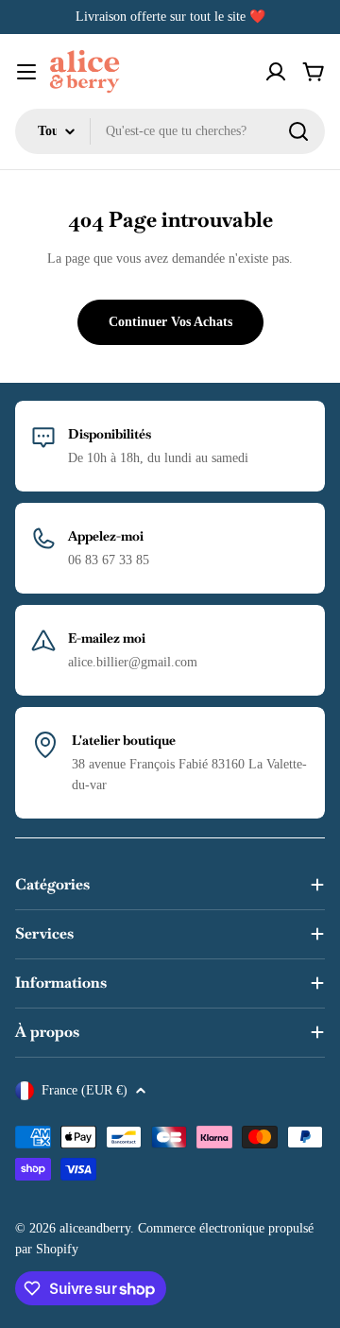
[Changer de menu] (26, 71)
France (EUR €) (85, 1090)
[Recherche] (298, 131)
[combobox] (170, 131)
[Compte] (275, 71)
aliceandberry (95, 1228)
